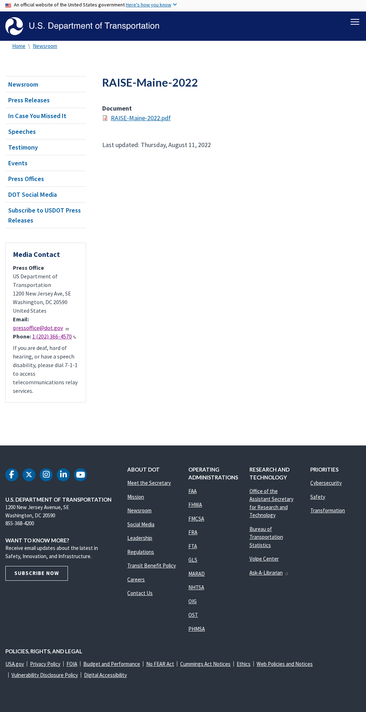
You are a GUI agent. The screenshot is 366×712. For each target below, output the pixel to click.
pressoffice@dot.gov (38, 327)
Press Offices (26, 179)
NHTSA (196, 587)
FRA (192, 532)
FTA (192, 546)
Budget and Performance (111, 663)
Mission (135, 496)
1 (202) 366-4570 (52, 336)
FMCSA (196, 518)
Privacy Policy (45, 663)
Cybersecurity (326, 482)
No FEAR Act (160, 663)
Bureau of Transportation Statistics (266, 537)
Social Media (140, 524)
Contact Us (140, 593)
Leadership (139, 538)
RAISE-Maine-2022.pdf (141, 118)
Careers (136, 579)
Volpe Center (264, 558)
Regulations (140, 551)
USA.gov (14, 663)
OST (193, 614)
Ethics (244, 663)
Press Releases (29, 100)
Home (18, 46)
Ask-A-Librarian (266, 572)
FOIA (71, 663)
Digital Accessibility (105, 675)
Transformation (327, 510)
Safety (317, 496)
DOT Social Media (32, 194)
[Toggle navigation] (355, 21)
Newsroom (45, 46)
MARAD (196, 573)
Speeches (22, 131)
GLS (192, 559)
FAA (192, 491)
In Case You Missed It (37, 116)
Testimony (23, 147)
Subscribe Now (36, 573)
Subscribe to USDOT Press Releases (44, 215)
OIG (192, 601)
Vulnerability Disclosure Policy (44, 675)
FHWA (195, 504)
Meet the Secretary (149, 482)
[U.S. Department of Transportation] (82, 26)
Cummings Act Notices (205, 663)
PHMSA (196, 628)
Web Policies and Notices (285, 663)
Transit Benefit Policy (151, 565)
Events (18, 163)
